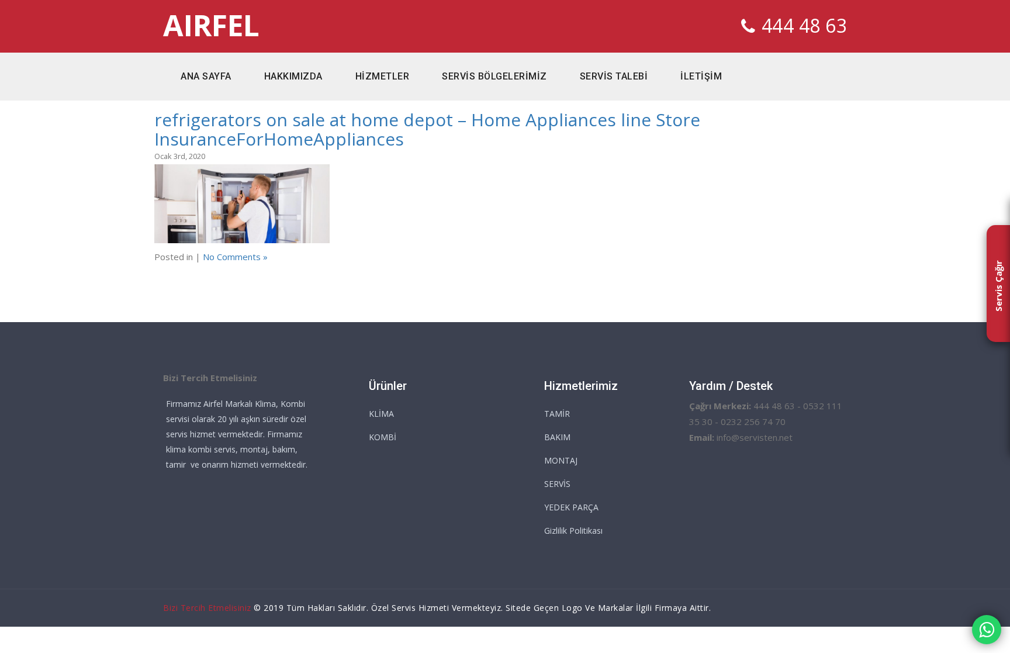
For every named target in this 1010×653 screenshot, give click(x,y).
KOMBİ (382, 437)
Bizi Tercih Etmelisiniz (207, 607)
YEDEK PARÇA (571, 507)
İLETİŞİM (701, 76)
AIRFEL (211, 25)
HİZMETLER (382, 76)
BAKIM (557, 437)
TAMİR (557, 413)
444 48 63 (805, 25)
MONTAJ (560, 460)
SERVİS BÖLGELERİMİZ (494, 76)
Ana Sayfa (206, 76)
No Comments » (235, 256)
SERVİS (557, 483)
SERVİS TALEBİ (614, 76)
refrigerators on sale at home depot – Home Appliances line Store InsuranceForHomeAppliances (427, 129)
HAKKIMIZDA (293, 76)
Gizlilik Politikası (573, 530)
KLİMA (381, 413)
